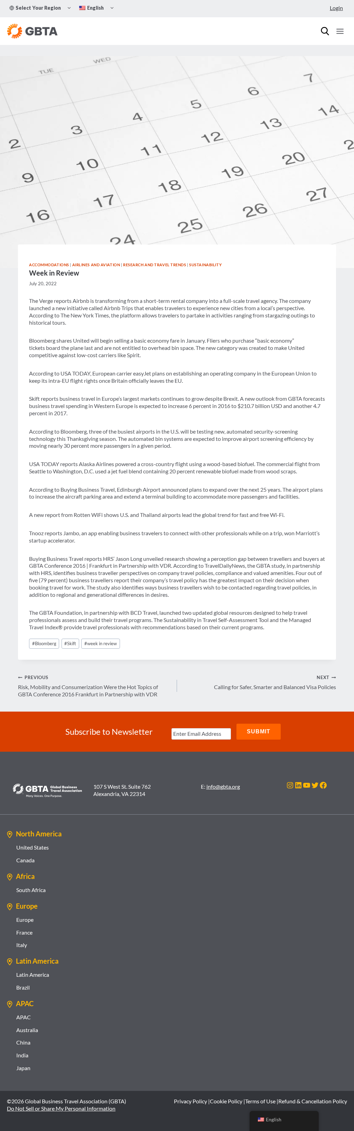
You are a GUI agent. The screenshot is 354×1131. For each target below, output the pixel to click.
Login (336, 7)
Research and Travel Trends (154, 264)
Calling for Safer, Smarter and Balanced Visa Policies (275, 682)
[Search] (325, 31)
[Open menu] (340, 31)
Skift (70, 643)
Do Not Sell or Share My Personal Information (61, 1108)
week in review (100, 643)
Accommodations (49, 264)
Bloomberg (44, 643)
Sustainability (205, 264)
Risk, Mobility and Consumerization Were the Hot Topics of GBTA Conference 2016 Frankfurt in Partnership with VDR (88, 686)
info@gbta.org (223, 786)
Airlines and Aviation (96, 264)
